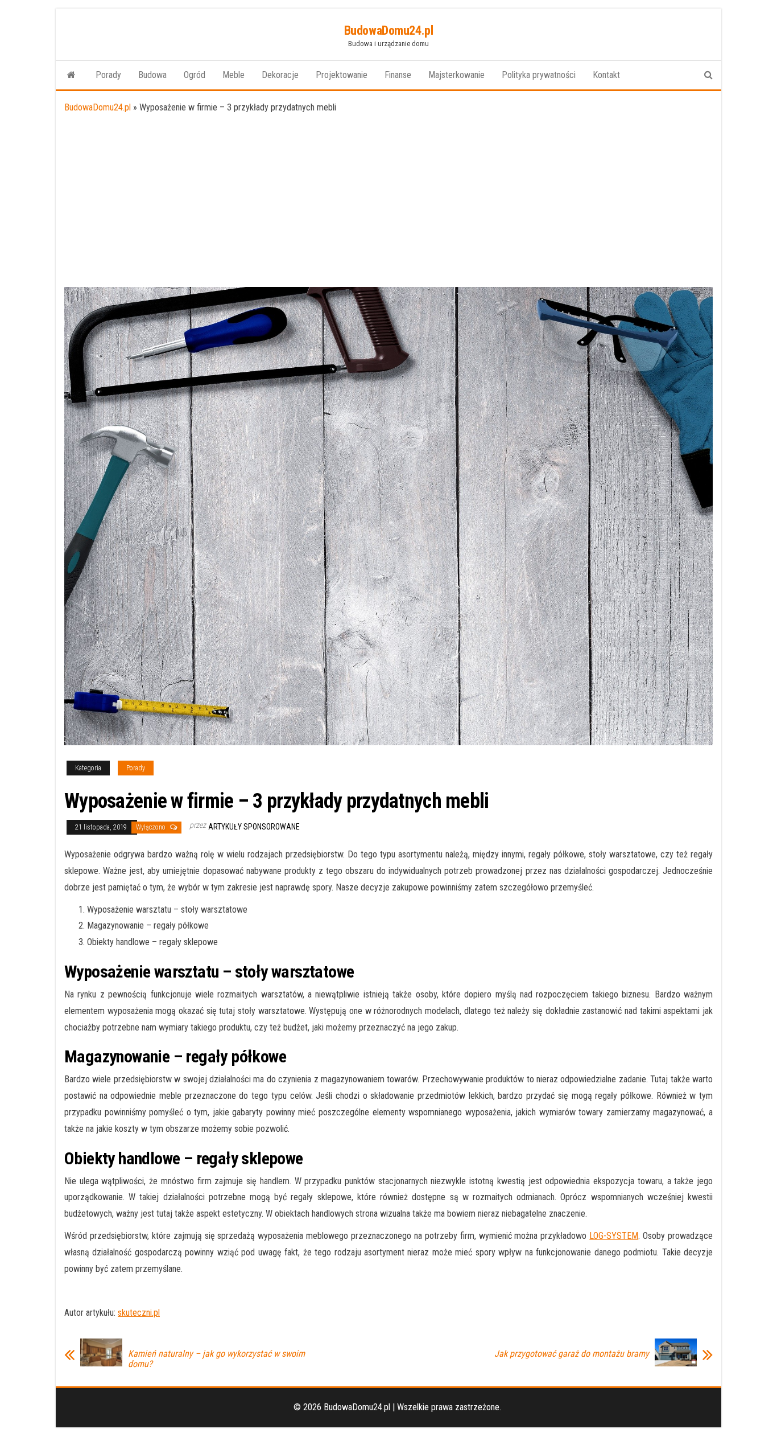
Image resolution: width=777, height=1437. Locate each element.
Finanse (398, 74)
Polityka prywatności (539, 74)
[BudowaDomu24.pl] (71, 75)
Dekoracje (280, 74)
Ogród (194, 74)
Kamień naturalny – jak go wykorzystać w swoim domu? (216, 1359)
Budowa (152, 74)
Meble (233, 74)
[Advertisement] (388, 201)
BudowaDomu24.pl (388, 30)
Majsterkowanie (456, 74)
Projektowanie (341, 74)
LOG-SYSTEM (613, 1235)
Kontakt (606, 74)
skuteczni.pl (139, 1312)
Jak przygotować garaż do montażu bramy (571, 1354)
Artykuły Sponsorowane (254, 826)
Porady (108, 74)
